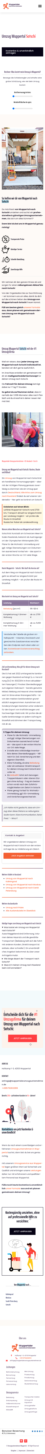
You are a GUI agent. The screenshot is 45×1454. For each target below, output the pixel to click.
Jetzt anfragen (23, 1038)
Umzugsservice (12, 1392)
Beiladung (7, 608)
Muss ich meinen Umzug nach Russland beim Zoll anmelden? (21, 966)
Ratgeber (13, 1450)
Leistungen (36, 1170)
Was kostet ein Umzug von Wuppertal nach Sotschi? (20, 929)
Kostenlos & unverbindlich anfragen (20, 51)
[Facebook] (21, 1440)
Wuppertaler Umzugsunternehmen (12, 461)
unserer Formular (32, 307)
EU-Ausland (28, 461)
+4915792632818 (10, 1088)
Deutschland (14, 492)
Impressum (22, 1450)
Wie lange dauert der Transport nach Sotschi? (20, 960)
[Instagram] (25, 1440)
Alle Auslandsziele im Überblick (21, 910)
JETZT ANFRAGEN (23, 1231)
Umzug (8, 478)
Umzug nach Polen (15, 907)
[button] (40, 6)
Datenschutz (30, 1450)
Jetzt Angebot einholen (22, 855)
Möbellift (14, 775)
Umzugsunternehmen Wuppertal (17, 1445)
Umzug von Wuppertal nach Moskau (23, 884)
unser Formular (13, 1188)
